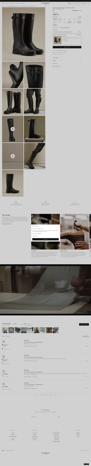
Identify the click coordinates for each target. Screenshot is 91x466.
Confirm (45, 239)
